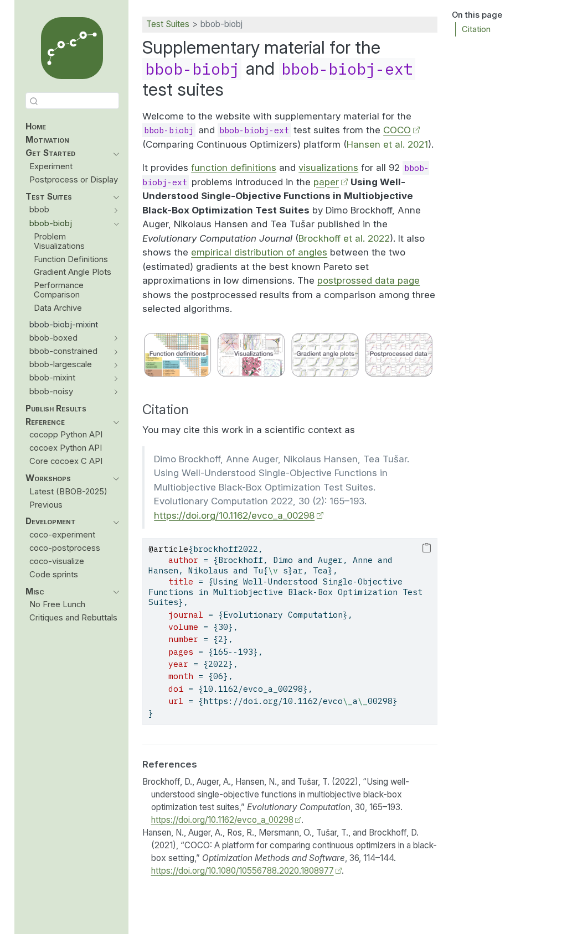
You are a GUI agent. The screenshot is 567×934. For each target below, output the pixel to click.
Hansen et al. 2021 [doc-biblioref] (387, 144)
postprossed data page (368, 280)
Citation (476, 29)
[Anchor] (198, 408)
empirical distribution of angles (259, 252)
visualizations (328, 167)
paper (326, 181)
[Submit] (34, 100)
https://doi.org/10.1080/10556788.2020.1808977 (242, 870)
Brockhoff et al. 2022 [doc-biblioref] (344, 238)
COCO (397, 129)
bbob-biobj (221, 24)
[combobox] (72, 100)
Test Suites (167, 24)
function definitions (233, 167)
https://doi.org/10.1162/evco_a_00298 (234, 515)
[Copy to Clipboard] (427, 548)
